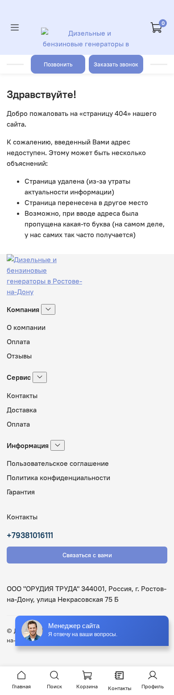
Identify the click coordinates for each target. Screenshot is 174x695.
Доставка (22, 409)
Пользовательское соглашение (58, 463)
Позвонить (58, 64)
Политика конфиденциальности (58, 477)
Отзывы (19, 355)
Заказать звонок (116, 64)
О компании (26, 327)
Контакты (22, 395)
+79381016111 (30, 535)
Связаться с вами (87, 555)
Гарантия (21, 491)
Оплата (18, 341)
